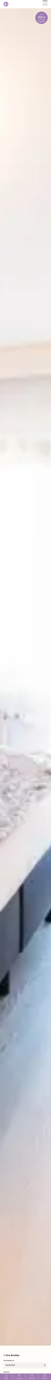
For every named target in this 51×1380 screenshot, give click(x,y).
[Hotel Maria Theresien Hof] (6, 4)
